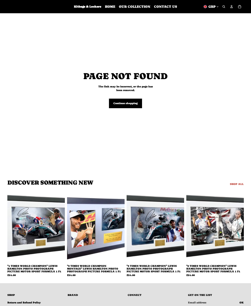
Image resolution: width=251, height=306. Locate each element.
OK (241, 302)
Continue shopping (125, 103)
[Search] (224, 7)
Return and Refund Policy (24, 302)
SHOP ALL (237, 184)
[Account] (231, 7)
